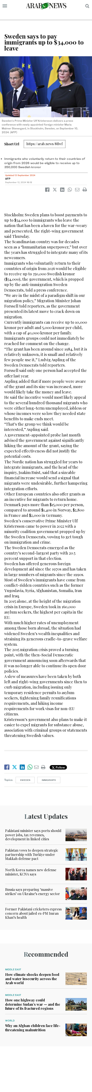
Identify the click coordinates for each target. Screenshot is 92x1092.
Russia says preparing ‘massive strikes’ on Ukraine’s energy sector (32, 891)
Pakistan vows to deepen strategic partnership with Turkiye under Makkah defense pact (31, 854)
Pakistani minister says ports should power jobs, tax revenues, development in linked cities (33, 834)
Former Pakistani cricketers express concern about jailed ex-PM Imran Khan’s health (33, 913)
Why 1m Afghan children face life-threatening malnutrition (32, 1027)
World (10, 1020)
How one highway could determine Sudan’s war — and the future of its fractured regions (32, 1004)
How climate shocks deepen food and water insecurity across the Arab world (32, 978)
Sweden (25, 780)
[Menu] (5, 6)
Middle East (13, 969)
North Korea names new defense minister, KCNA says (30, 872)
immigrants (49, 780)
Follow (60, 767)
